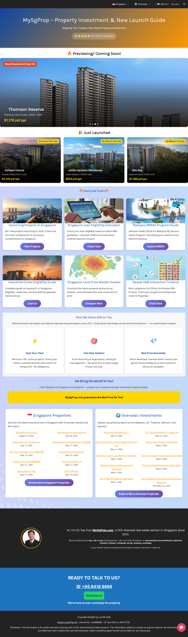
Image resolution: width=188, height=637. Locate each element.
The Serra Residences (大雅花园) (26, 451)
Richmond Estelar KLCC (116, 432)
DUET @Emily (72, 471)
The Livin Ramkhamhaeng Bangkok (161, 465)
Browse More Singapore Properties (49, 482)
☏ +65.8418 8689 (94, 586)
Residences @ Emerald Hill (71, 432)
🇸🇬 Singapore (119, 4)
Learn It (32, 303)
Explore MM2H (155, 246)
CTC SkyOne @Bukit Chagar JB (161, 432)
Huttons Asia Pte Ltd (67, 622)
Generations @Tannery (71, 451)
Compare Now (94, 303)
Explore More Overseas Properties (139, 493)
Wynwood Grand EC (26, 432)
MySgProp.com (103, 530)
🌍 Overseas (141, 4)
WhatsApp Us (94, 595)
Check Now (94, 246)
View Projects (32, 246)
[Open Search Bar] (184, 4)
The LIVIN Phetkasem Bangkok (116, 478)
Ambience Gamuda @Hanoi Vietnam (116, 455)
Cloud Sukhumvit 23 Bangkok (161, 442)
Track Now (155, 303)
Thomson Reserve (71, 461)
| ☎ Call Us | (162, 4)
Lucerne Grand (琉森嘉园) (26, 461)
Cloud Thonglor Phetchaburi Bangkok (161, 455)
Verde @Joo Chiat (26, 471)
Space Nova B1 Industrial (26, 442)
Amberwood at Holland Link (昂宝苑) (71, 442)
